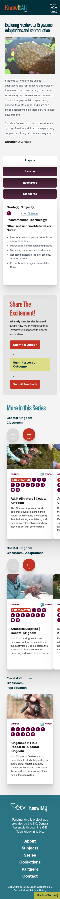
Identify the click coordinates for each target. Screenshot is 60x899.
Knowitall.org (16, 8)
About (30, 841)
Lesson (30, 171)
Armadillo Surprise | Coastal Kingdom (25, 631)
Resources (30, 182)
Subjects (30, 848)
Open (25, 213)
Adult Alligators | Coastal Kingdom (29, 500)
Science (33, 213)
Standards (30, 193)
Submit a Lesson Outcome (25, 364)
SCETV (18, 806)
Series (30, 855)
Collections (30, 13)
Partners (30, 869)
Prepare (30, 160)
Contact (30, 876)
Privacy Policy (38, 890)
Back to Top (44, 895)
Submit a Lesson (25, 344)
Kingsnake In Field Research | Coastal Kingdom (25, 747)
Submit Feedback (25, 384)
